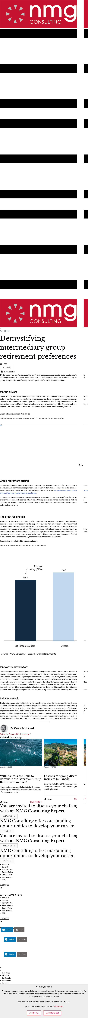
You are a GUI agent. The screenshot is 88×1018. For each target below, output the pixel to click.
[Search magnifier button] (82, 465)
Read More (35, 802)
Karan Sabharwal (24, 728)
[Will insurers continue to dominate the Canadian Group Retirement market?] (21, 752)
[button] (6, 367)
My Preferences (52, 1013)
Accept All (34, 1013)
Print (5, 364)
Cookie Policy (58, 1007)
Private (3, 734)
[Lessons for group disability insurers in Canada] (65, 752)
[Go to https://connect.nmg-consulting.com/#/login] (44, 328)
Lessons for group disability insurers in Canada (63, 777)
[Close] (0, 968)
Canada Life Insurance (19, 734)
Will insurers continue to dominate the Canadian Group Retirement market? (20, 779)
